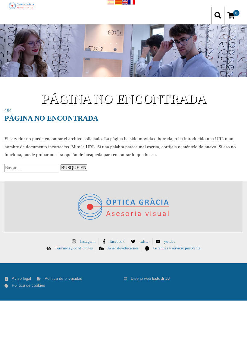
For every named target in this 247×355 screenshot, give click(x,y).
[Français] (131, 3)
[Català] (118, 3)
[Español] (111, 3)
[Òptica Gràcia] (21, 5)
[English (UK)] (125, 3)
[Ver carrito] (231, 16)
